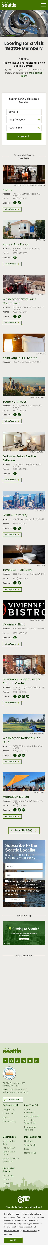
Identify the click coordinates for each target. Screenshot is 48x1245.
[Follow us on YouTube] (30, 1060)
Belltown (41, 565)
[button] (24, 136)
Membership (30, 1153)
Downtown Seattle (37, 295)
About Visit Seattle (9, 1170)
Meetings (28, 1141)
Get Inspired (9, 1137)
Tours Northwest (14, 402)
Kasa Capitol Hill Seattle (20, 358)
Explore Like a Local (9, 1153)
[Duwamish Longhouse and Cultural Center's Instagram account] (23, 696)
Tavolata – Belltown (17, 570)
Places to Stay (9, 1121)
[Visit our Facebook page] (5, 1060)
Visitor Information (29, 1111)
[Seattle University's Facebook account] (15, 528)
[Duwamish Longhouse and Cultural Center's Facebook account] (15, 696)
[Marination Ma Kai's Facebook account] (15, 810)
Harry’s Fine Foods (16, 245)
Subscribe (15, 900)
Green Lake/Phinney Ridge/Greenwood (29, 185)
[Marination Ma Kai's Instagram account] (23, 810)
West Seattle (39, 675)
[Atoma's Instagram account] (19, 203)
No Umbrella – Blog (9, 1143)
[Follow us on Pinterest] (23, 1060)
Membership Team (32, 74)
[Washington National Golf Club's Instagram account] (23, 755)
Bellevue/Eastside (37, 452)
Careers (7, 1179)
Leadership (8, 1175)
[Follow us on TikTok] (17, 1060)
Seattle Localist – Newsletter (11, 1160)
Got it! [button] (13, 1240)
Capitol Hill (40, 240)
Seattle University (15, 515)
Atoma (8, 190)
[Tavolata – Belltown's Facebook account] (15, 583)
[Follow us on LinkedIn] (36, 1060)
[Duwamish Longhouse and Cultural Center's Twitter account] (19, 696)
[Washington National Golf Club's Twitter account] (19, 755)
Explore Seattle (11, 1105)
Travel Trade (30, 1145)
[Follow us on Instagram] (11, 1060)
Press (26, 1149)
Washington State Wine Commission (19, 301)
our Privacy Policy (11, 1230)
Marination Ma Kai (16, 797)
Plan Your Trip (31, 1105)
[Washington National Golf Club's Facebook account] (15, 755)
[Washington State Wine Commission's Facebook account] (15, 316)
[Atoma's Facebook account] (15, 203)
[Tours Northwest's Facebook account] (15, 415)
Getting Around (31, 1116)
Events (6, 1117)
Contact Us (15, 1100)
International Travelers (30, 1129)
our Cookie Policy (30, 1230)
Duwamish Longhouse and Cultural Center (22, 681)
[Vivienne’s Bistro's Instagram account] (15, 637)
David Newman (10, 35)
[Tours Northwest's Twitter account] (19, 415)
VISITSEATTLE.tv (9, 1148)
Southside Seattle (37, 734)
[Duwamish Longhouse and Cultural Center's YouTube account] (27, 696)
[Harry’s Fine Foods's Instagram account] (15, 257)
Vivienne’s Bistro (14, 625)
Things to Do (9, 1109)
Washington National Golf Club (21, 740)
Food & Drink (8, 1113)
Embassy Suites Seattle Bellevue (19, 459)
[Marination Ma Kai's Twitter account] (19, 810)
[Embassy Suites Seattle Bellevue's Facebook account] (15, 473)
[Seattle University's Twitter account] (19, 528)
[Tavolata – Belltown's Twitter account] (19, 583)
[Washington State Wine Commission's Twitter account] (19, 316)
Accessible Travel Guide (30, 1122)
